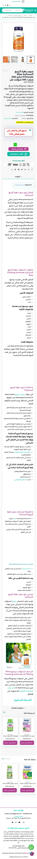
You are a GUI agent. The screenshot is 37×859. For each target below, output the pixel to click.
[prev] (6, 71)
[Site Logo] (29, 10)
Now (14, 518)
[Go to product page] (26, 725)
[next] (4, 71)
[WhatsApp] (3, 5)
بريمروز (14, 601)
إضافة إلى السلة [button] (26, 742)
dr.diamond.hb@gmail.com (13, 813)
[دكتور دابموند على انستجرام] (23, 822)
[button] (34, 10)
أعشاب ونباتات (7, 118)
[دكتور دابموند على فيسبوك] (16, 822)
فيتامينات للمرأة (27, 734)
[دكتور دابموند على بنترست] (12, 822)
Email (18, 169)
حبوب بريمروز (20, 394)
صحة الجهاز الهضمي (21, 479)
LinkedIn (25, 169)
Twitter (28, 169)
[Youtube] (8, 5)
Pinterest (21, 169)
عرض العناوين (19, 185)
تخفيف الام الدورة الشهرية (22, 452)
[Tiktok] (1, 5)
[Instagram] (5, 5)
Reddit (15, 169)
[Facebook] (10, 5)
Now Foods (19, 112)
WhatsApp (11, 169)
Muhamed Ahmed (28, 853)
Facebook (32, 169)
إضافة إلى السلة (17, 149)
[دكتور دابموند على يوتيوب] (19, 822)
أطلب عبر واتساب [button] (17, 154)
